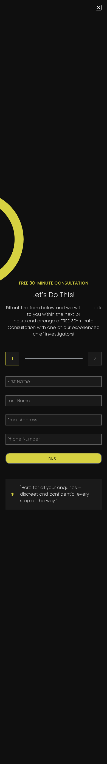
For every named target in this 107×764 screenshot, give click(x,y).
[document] (53, 382)
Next (53, 458)
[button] (99, 7)
